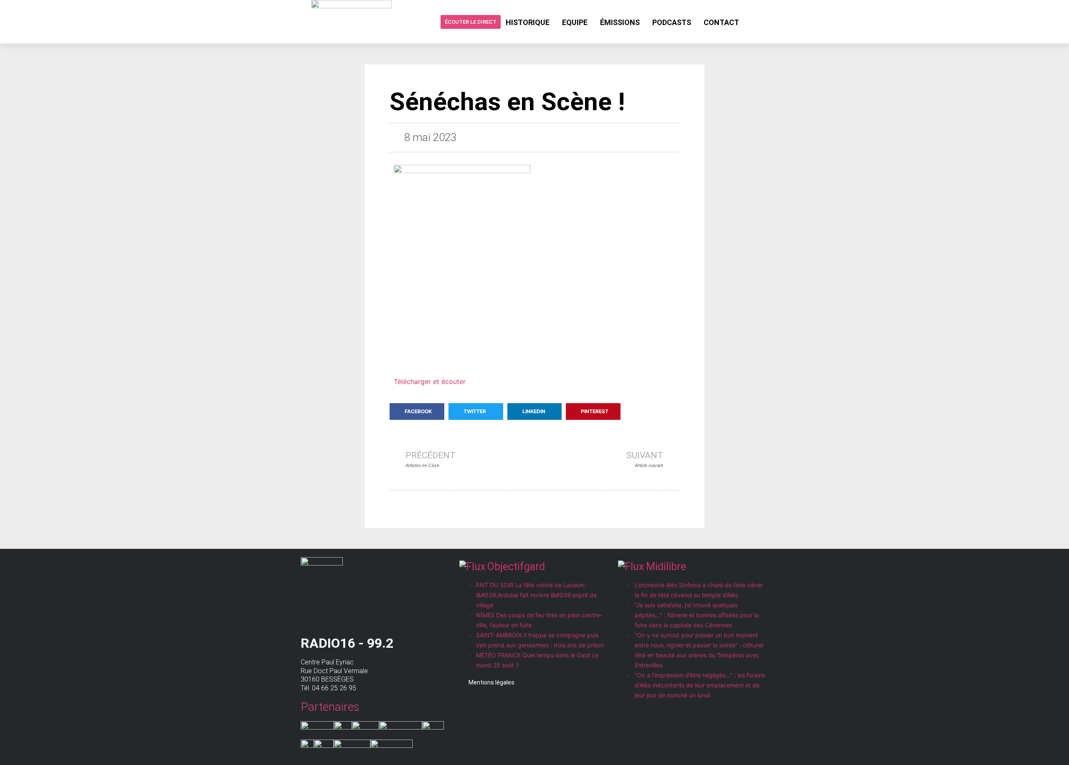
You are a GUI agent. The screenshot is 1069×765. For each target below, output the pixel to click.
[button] (417, 411)
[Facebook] (752, 22)
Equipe (575, 22)
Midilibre (666, 566)
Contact (721, 22)
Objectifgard (516, 566)
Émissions (620, 22)
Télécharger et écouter (430, 381)
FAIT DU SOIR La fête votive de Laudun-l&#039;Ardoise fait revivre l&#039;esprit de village (536, 594)
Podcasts (671, 22)
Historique (528, 22)
